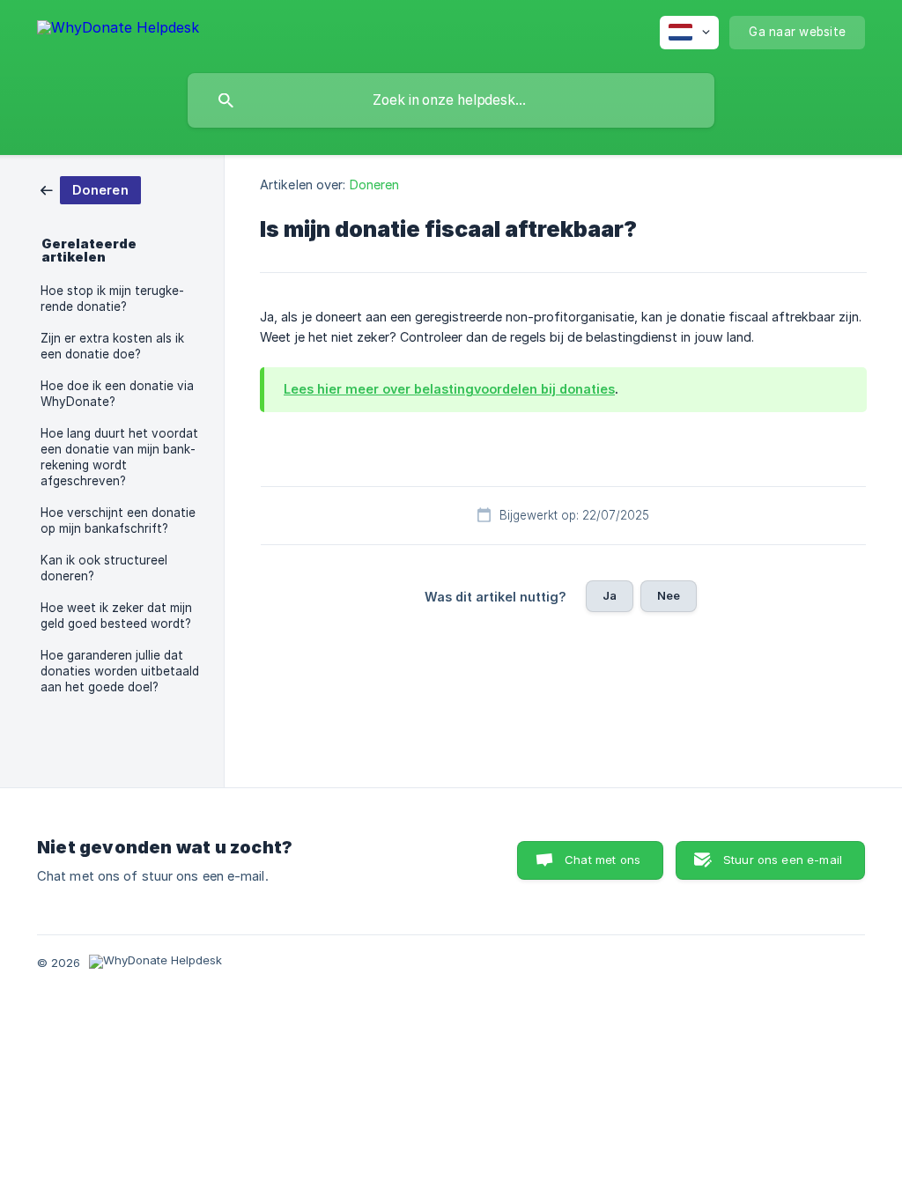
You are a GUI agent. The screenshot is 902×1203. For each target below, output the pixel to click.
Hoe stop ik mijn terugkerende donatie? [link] (112, 299)
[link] (91, 189)
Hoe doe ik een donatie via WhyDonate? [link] (117, 394)
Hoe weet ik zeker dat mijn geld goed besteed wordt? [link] (116, 616)
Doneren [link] (375, 184)
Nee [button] (668, 595)
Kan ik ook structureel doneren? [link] (104, 568)
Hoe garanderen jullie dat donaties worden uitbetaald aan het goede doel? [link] (120, 671)
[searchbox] (451, 100)
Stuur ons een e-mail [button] (782, 859)
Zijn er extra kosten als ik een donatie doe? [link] (112, 346)
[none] (118, 30)
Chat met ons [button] (602, 859)
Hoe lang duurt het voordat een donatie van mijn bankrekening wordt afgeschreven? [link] (119, 457)
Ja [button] (610, 595)
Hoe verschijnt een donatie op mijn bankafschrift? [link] (118, 520)
